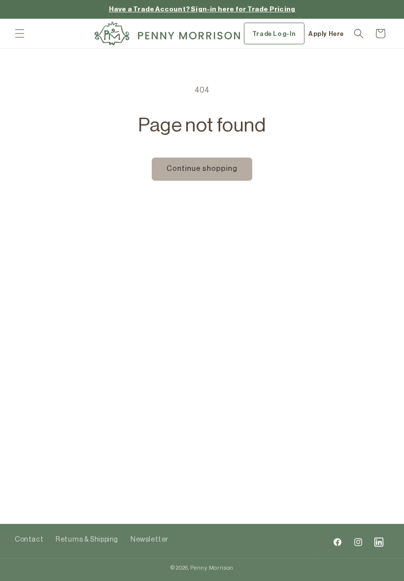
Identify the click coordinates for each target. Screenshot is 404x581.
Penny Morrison (212, 568)
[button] (20, 33)
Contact (29, 539)
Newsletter (149, 539)
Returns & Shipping (87, 539)
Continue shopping (202, 168)
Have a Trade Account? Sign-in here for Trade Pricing (202, 9)
